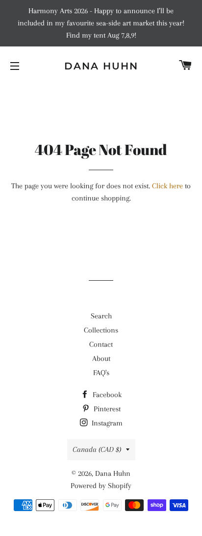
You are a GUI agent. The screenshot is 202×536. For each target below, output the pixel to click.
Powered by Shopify (101, 485)
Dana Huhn (101, 66)
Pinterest (106, 408)
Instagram (106, 423)
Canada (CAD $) (97, 449)
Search (101, 316)
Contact (101, 344)
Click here (167, 185)
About (101, 358)
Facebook (106, 394)
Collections (101, 330)
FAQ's (101, 372)
